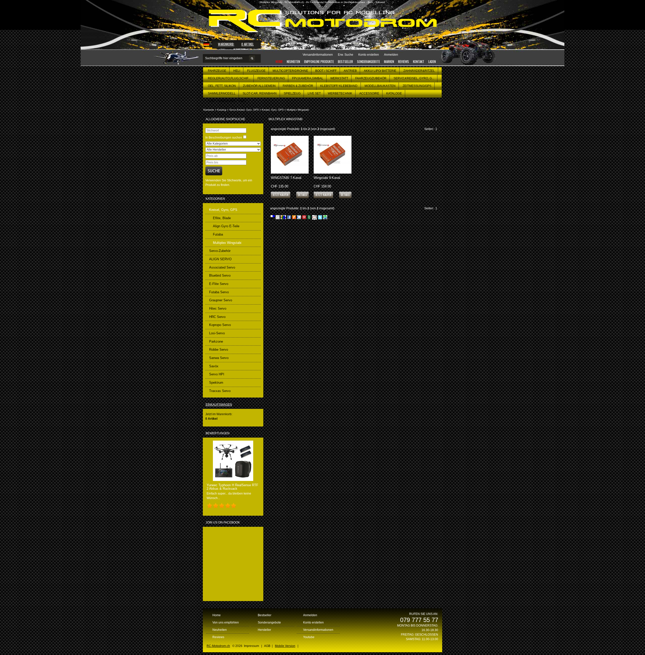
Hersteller (264, 630)
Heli (236, 71)
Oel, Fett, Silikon (222, 86)
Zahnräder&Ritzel (419, 71)
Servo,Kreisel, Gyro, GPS (244, 109)
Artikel (247, 44)
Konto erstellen (313, 622)
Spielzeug (292, 93)
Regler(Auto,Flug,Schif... (229, 78)
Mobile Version (285, 646)
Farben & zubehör (298, 86)
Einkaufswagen (219, 404)
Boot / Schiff (326, 71)
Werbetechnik (340, 93)
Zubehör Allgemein (259, 86)
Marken (389, 61)
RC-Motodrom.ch (218, 646)
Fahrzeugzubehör (370, 78)
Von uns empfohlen (225, 622)
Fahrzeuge (217, 71)
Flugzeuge (256, 71)
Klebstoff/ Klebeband (339, 86)
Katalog (221, 109)
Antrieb (350, 71)
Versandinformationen (318, 630)
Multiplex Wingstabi (298, 109)
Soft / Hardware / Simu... (228, 101)
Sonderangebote (368, 61)
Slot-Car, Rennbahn (260, 93)
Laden (432, 61)
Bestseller (345, 61)
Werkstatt (339, 78)
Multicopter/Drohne (290, 71)
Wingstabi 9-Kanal (327, 177)
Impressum (251, 646)
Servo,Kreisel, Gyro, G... (414, 78)
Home (279, 61)
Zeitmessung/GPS (417, 86)
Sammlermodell (222, 93)
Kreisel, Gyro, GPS (273, 109)
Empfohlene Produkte (319, 61)
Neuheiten (293, 61)
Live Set (314, 93)
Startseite (208, 109)
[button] (302, 195)
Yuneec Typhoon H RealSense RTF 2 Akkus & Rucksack (232, 486)
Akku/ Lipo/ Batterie (380, 71)
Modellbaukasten (380, 86)
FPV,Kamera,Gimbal (307, 78)
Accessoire (369, 93)
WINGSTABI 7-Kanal (286, 177)
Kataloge (394, 93)
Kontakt (418, 61)
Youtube (308, 637)
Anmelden (310, 615)
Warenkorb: (226, 44)
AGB (267, 646)
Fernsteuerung (271, 78)
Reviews (403, 61)
